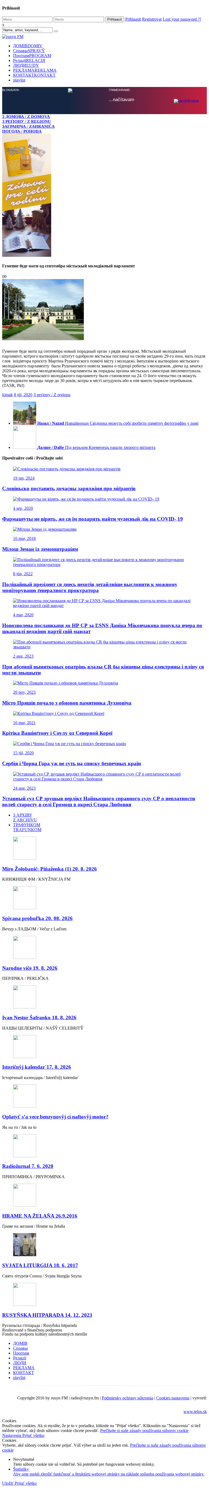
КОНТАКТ (34, 75)
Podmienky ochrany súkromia (127, 1398)
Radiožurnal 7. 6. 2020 (27, 1166)
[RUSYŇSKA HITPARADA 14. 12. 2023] (104, 1295)
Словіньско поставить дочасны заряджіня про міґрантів (69, 488)
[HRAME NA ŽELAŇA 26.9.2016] (104, 1196)
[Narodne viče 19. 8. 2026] (104, 948)
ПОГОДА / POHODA (22, 131)
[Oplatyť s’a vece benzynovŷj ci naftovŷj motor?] (104, 1096)
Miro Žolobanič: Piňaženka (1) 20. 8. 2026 (49, 869)
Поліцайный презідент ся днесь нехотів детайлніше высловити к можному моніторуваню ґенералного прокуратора (89, 587)
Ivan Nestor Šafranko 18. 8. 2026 (39, 1017)
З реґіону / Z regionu (51, 394)
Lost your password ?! (182, 19)
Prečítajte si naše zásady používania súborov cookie (144, 1430)
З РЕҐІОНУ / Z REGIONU (26, 121)
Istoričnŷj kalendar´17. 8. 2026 (36, 1067)
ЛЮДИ (26, 65)
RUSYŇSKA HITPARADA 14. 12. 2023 (47, 1315)
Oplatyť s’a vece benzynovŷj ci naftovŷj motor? (55, 1117)
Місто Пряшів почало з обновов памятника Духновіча (66, 703)
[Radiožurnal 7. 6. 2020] (104, 1146)
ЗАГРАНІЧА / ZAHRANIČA (28, 126)
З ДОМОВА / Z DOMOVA (26, 116)
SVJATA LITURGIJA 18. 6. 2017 (40, 1265)
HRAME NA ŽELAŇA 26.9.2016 (39, 1216)
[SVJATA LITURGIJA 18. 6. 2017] (104, 1245)
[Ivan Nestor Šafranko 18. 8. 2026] (104, 997)
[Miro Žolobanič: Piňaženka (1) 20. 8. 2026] (104, 849)
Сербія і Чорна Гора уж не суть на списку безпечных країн (71, 763)
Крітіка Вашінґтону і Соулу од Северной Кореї (57, 733)
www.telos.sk (195, 1411)
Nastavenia (12, 1435)
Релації (29, 60)
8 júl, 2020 (23, 394)
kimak (7, 394)
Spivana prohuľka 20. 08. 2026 (37, 918)
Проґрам (32, 55)
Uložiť (8, 1483)
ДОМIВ (27, 45)
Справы (29, 50)
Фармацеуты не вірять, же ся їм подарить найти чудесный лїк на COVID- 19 (92, 519)
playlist (19, 80)
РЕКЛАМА (35, 70)
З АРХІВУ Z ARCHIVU (25, 817)
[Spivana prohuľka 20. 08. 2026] (104, 898)
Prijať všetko (33, 1435)
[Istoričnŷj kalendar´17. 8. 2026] (104, 1047)
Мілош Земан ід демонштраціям (40, 549)
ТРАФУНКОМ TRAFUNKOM (27, 827)
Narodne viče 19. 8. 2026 (29, 968)
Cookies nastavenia (172, 1398)
